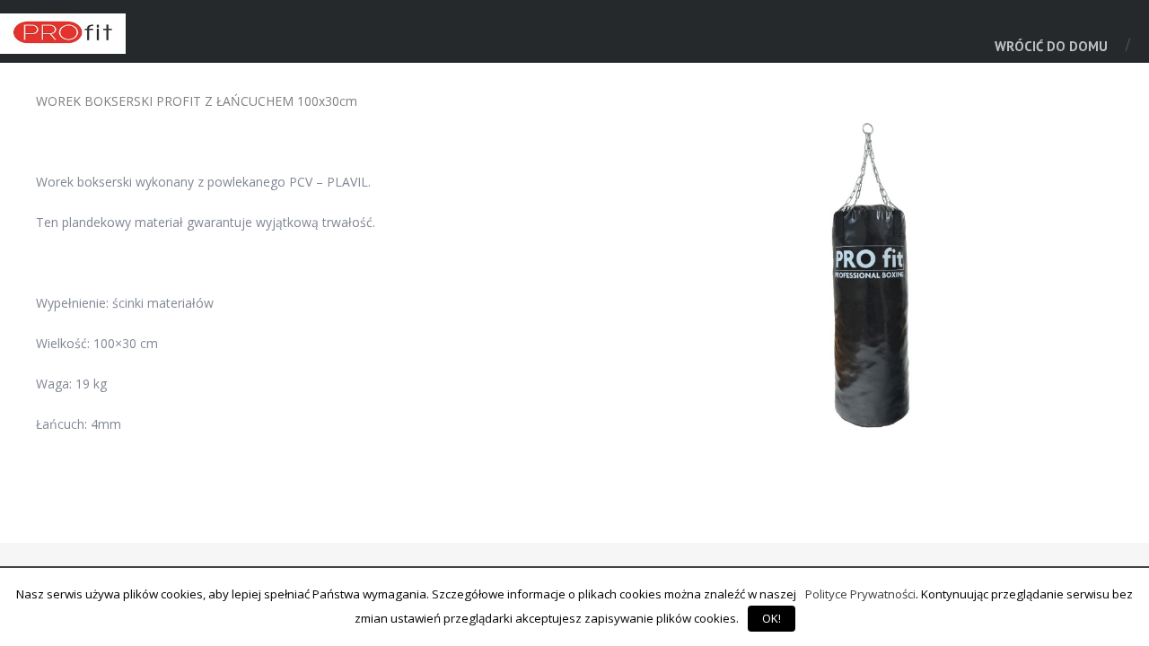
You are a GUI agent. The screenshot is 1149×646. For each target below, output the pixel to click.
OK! (771, 618)
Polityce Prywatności (860, 594)
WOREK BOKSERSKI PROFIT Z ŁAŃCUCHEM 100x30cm (196, 100)
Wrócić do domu (1051, 46)
